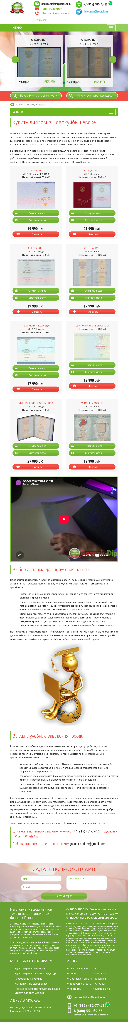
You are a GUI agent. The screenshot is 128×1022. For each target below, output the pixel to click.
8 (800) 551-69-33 (88, 1010)
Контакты (75, 988)
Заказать (49, 81)
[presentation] (15, 59)
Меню (17, 28)
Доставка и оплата (80, 978)
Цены (72, 973)
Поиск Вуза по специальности (38, 95)
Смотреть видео (37, 213)
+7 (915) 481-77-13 (96, 4)
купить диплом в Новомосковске (62, 823)
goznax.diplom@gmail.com (56, 3)
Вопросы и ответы (80, 983)
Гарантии (100, 978)
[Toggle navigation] (111, 27)
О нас (98, 968)
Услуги (17, 112)
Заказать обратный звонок (55, 13)
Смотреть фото (37, 220)
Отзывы (100, 983)
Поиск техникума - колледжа (94, 95)
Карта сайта (102, 988)
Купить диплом (78, 968)
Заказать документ (52, 8)
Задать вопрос (64, 896)
